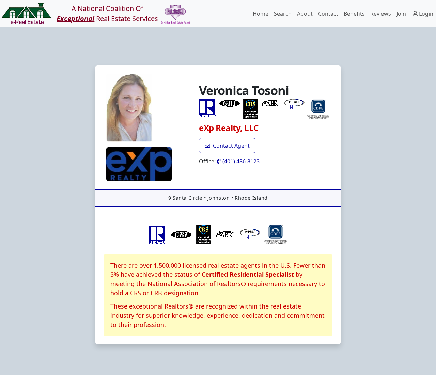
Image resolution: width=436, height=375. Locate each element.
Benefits (354, 13)
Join (401, 13)
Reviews (380, 13)
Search (283, 13)
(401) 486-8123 (240, 161)
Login (425, 13)
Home (260, 13)
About (305, 13)
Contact (328, 13)
